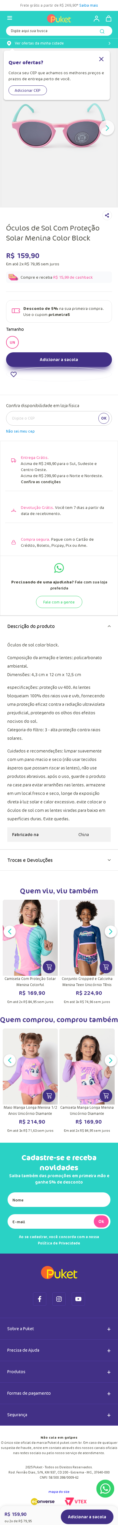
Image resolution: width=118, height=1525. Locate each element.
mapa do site (59, 1491)
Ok (101, 1221)
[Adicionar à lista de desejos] (59, 374)
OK (104, 418)
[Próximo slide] (106, 127)
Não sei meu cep (20, 431)
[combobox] (59, 32)
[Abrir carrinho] (108, 18)
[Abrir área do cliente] (94, 18)
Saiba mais (88, 5)
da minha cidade (39, 43)
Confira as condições (41, 481)
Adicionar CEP (28, 90)
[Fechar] (101, 59)
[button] (12, 342)
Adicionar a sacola (59, 359)
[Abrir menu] (9, 18)
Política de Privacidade (59, 1243)
